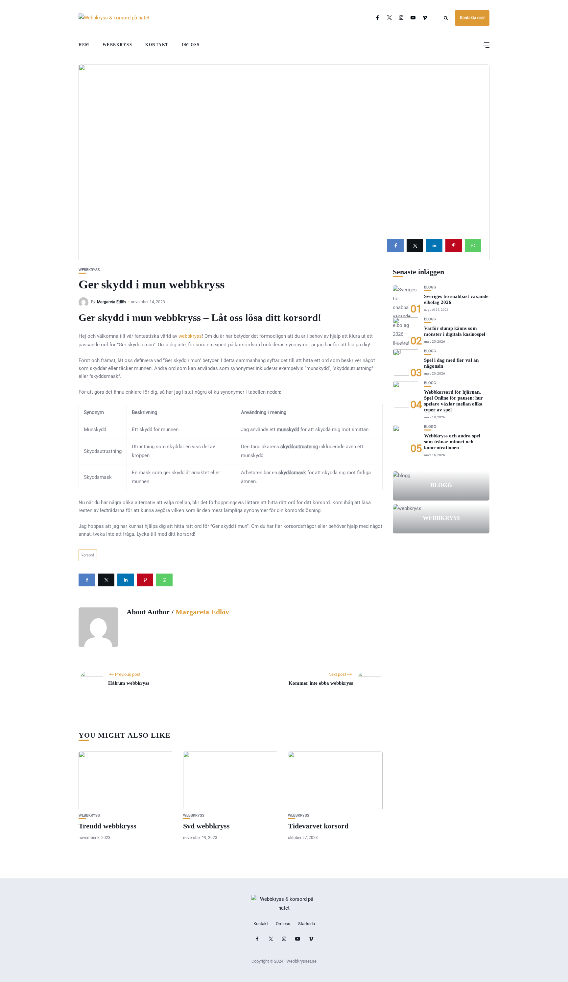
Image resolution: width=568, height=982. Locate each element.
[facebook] (395, 245)
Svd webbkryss (206, 826)
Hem (84, 44)
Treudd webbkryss (107, 826)
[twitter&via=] (415, 245)
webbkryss (190, 336)
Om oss (191, 44)
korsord (88, 555)
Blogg (430, 287)
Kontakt (157, 44)
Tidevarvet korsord (318, 826)
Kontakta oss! (472, 17)
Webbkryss (117, 44)
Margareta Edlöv (111, 302)
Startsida (306, 923)
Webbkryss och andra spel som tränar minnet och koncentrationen (452, 441)
